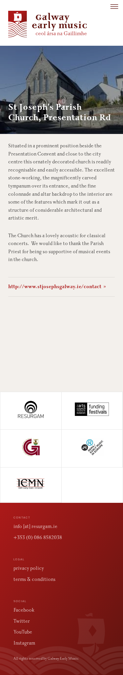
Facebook (23, 610)
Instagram (24, 643)
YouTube (22, 632)
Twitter (21, 621)
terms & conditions (34, 579)
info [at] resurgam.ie (35, 526)
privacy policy (28, 568)
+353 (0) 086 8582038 (37, 537)
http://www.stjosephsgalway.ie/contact (57, 286)
